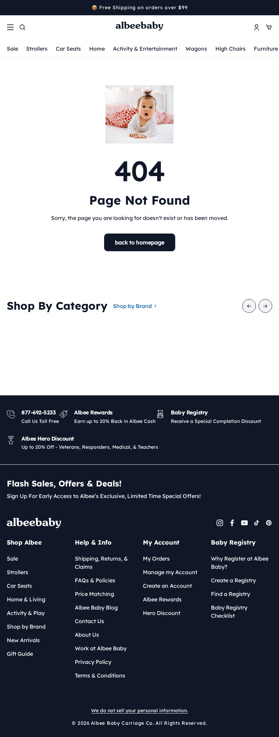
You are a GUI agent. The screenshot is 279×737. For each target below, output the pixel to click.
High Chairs (230, 48)
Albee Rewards (162, 599)
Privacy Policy (93, 661)
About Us (87, 634)
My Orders (156, 558)
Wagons (196, 48)
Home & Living (26, 599)
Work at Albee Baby (101, 648)
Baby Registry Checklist (229, 611)
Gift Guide (20, 653)
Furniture (266, 48)
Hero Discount (161, 613)
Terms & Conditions (100, 675)
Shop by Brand (132, 306)
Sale (12, 48)
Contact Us (89, 621)
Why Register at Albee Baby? (239, 562)
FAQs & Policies (95, 580)
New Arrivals (23, 640)
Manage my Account (170, 572)
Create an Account (167, 585)
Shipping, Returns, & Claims (101, 562)
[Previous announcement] (9, 7)
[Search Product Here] (22, 27)
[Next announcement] (269, 7)
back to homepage (139, 242)
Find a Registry (230, 593)
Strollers (37, 48)
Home (97, 48)
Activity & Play (26, 613)
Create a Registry (233, 580)
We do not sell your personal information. (139, 710)
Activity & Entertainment (145, 48)
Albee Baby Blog (96, 607)
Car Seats (68, 48)
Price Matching (94, 593)
